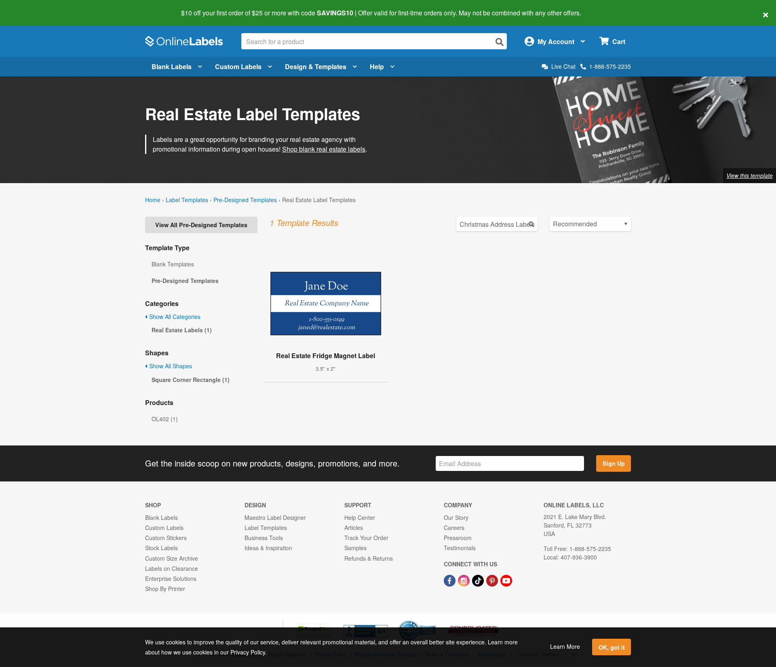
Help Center (359, 517)
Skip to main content (29, 7)
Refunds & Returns (368, 558)
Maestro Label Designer (275, 517)
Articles (353, 527)
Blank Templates (173, 264)
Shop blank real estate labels (323, 149)
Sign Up (614, 463)
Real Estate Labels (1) (182, 330)
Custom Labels (238, 66)
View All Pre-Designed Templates (201, 225)
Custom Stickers (166, 538)
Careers (454, 527)
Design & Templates (315, 66)
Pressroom (458, 538)
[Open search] (499, 41)
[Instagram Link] (464, 580)
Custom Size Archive (171, 558)
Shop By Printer (165, 589)
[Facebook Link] (450, 580)
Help (377, 66)
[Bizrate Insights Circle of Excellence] (433, 620)
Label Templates (187, 200)
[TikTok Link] (478, 580)
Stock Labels (161, 548)
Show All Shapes (170, 366)
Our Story (456, 517)
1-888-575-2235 (610, 66)
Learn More (565, 646)
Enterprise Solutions (170, 578)
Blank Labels (172, 66)
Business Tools (264, 538)
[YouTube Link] (506, 580)
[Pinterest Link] (493, 580)
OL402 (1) (165, 419)
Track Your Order (366, 538)
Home (152, 200)
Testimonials (460, 548)
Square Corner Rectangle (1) (191, 380)
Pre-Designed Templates (245, 200)
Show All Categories (174, 316)
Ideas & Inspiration (268, 548)
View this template (749, 175)
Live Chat (563, 66)
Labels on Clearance (171, 568)
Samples (355, 548)
